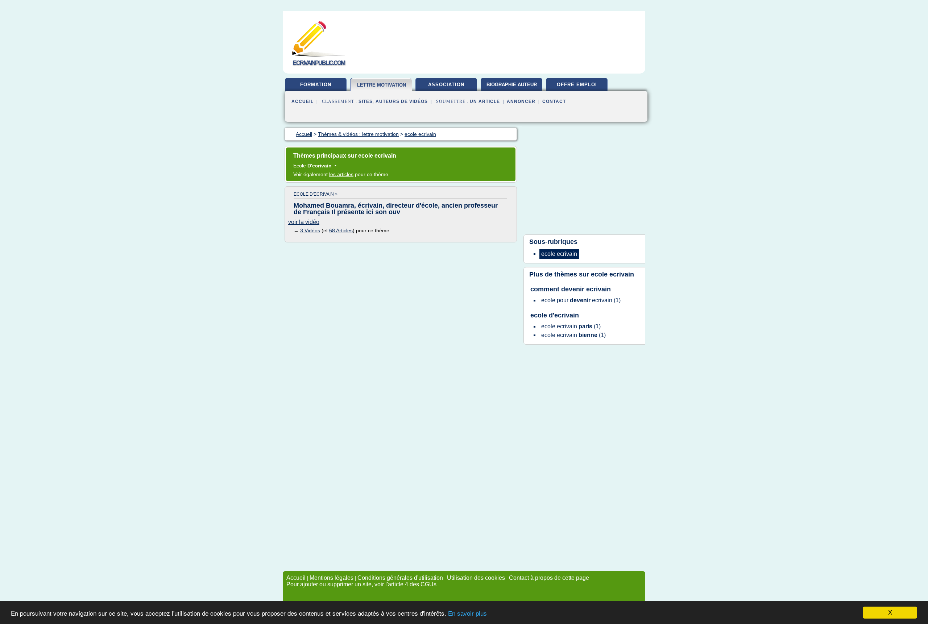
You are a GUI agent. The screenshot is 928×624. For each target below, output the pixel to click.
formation (315, 84)
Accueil (302, 101)
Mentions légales (331, 578)
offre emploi (577, 84)
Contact (554, 101)
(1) (581, 300)
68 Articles (341, 230)
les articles (341, 174)
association (446, 84)
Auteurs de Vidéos (402, 101)
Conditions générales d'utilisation (400, 578)
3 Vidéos (310, 230)
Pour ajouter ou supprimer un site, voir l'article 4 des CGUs (361, 584)
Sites (366, 101)
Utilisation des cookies (476, 578)
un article (485, 101)
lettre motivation (381, 85)
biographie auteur (511, 84)
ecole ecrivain (612, 274)
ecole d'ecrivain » (315, 194)
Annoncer (521, 101)
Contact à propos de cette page (549, 578)
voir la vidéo (303, 222)
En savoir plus (467, 613)
